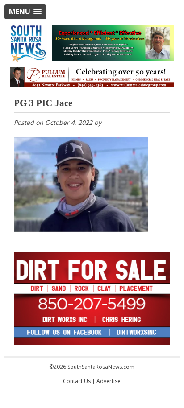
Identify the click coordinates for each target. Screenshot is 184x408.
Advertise (108, 381)
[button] (25, 11)
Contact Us (77, 381)
